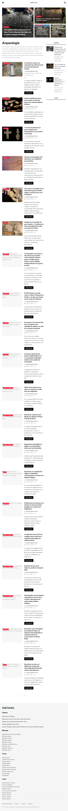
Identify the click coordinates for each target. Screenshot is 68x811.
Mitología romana (7, 742)
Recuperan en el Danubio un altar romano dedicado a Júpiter (48, 19)
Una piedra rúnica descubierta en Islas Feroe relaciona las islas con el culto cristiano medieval (17, 32)
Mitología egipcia (7, 740)
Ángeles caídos (6, 789)
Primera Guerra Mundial (9, 767)
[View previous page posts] (21, 695)
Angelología (5, 775)
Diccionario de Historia (8, 716)
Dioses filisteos (6, 799)
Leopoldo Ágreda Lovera (10, 37)
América (6, 157)
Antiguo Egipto (6, 763)
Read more (29, 93)
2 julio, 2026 (28, 643)
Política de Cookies (7, 803)
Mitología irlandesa (7, 748)
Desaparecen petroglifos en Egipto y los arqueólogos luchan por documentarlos (33, 446)
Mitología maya (6, 750)
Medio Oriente (8, 388)
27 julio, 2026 (29, 303)
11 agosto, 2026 (41, 23)
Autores (24, 803)
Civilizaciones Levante (8, 759)
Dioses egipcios (6, 793)
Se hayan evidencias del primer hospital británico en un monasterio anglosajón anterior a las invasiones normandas (33, 358)
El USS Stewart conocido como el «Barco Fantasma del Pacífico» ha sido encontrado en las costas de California (33, 296)
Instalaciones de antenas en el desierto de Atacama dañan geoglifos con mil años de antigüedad (34, 506)
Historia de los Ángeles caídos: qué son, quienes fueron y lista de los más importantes (60, 50)
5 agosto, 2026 (29, 108)
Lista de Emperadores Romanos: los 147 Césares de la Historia (59, 81)
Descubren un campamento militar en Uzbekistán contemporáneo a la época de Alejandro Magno (33, 474)
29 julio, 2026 (29, 199)
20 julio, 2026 (29, 366)
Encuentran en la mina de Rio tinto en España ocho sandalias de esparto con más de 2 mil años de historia (34, 325)
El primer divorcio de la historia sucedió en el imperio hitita (33, 568)
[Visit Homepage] (34, 2)
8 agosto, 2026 (57, 37)
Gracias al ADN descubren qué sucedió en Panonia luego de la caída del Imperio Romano (33, 101)
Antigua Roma (6, 765)
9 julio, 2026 (28, 574)
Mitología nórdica (7, 738)
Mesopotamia (6, 757)
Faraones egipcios (7, 785)
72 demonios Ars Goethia (9, 791)
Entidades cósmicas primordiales (11, 734)
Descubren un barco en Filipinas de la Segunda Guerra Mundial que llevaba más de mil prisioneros (33, 667)
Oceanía (6, 189)
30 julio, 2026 (29, 165)
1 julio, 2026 (28, 674)
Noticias (6, 63)
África (6, 222)
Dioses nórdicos (6, 796)
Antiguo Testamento (7, 771)
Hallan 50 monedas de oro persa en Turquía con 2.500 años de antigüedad (33, 389)
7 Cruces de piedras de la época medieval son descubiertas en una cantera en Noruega (33, 131)
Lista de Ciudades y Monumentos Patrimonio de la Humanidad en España (23, 727)
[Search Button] (65, 2)
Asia (5, 472)
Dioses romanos (6, 795)
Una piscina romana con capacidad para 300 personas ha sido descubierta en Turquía (33, 66)
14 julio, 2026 (29, 395)
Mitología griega (6, 736)
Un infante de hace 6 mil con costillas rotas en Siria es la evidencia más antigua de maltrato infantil (33, 537)
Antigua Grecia (6, 761)
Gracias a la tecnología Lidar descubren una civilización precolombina (33, 159)
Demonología (6, 773)
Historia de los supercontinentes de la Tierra (14, 721)
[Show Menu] (3, 2)
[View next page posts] (24, 695)
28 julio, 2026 (29, 270)
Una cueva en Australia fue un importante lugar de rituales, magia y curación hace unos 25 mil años (34, 191)
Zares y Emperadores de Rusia (11, 787)
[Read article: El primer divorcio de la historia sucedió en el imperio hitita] (12, 572)
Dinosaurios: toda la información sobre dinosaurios (16, 719)
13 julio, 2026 (29, 452)
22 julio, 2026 (29, 332)
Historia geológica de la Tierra (10, 724)
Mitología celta (6, 746)
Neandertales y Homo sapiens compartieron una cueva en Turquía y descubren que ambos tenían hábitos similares (34, 599)
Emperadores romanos (8, 783)
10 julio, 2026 (29, 513)
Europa (6, 27)
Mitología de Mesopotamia (9, 744)
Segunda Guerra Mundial (9, 769)
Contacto (17, 803)
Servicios (30, 803)
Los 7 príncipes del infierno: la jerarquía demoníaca (60, 66)
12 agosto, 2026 (21, 37)
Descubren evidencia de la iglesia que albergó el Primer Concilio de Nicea (33, 417)
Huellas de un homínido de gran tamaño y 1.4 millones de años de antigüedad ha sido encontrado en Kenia (33, 225)
